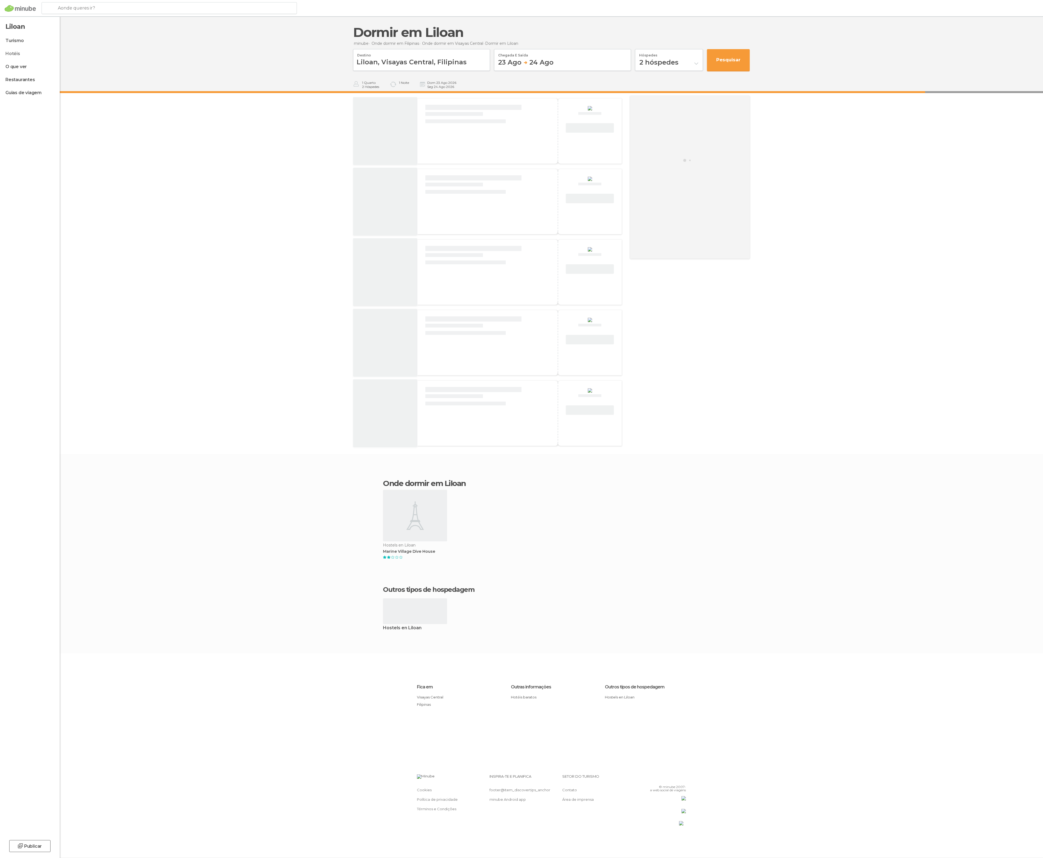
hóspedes (648, 53)
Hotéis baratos (523, 697)
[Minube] (20, 8)
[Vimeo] (673, 778)
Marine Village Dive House (409, 551)
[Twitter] (664, 778)
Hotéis (12, 53)
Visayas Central (430, 697)
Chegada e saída (513, 53)
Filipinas (424, 704)
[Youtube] (682, 778)
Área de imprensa (578, 799)
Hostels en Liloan (402, 628)
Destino (364, 53)
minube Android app (507, 799)
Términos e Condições (436, 809)
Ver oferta (590, 128)
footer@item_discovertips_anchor (519, 790)
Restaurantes (20, 79)
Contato (569, 790)
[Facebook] (655, 778)
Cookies (424, 790)
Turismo (14, 40)
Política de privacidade (437, 799)
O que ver (16, 66)
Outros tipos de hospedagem (634, 686)
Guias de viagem (23, 92)
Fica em (425, 686)
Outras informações (531, 686)
